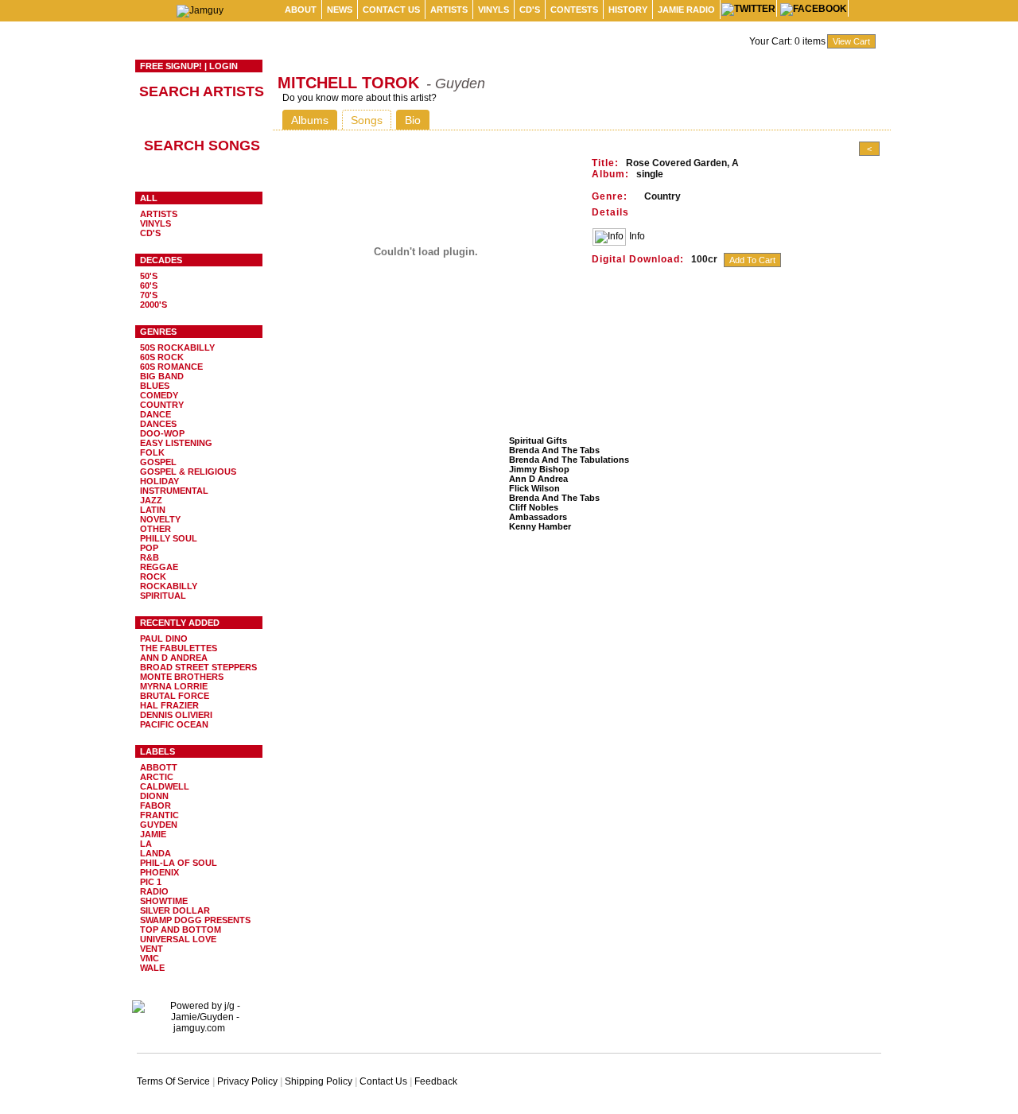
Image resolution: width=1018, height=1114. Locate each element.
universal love (178, 939)
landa (155, 853)
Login (223, 66)
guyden (158, 824)
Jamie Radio (686, 9)
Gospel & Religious (188, 471)
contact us (391, 9)
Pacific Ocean (174, 724)
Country (162, 405)
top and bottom (180, 929)
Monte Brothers (181, 676)
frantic (159, 815)
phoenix (159, 872)
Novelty (160, 519)
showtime (164, 901)
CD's (529, 9)
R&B (149, 557)
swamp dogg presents (195, 920)
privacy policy (247, 1081)
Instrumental (174, 490)
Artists (449, 9)
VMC (149, 958)
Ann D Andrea (174, 657)
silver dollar (175, 910)
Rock (153, 576)
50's (148, 276)
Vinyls (493, 9)
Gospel (158, 462)
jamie (153, 834)
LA (146, 843)
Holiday (159, 481)
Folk (152, 452)
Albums (309, 120)
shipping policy (318, 1081)
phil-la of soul (178, 863)
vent (151, 948)
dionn (154, 796)
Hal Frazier (169, 705)
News (339, 9)
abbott (158, 767)
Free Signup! (171, 66)
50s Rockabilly (177, 347)
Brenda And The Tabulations (569, 459)
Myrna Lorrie (174, 686)
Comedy (159, 395)
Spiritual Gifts (538, 440)
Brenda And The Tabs (554, 450)
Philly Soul (168, 538)
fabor (155, 805)
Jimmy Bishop (539, 469)
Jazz (151, 500)
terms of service (173, 1081)
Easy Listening (176, 443)
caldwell (164, 786)
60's (148, 285)
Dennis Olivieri (176, 715)
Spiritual (163, 595)
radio (154, 891)
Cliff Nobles (533, 507)
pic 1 (150, 882)
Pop (149, 548)
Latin (152, 509)
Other (155, 529)
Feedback (435, 1081)
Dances (158, 424)
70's (148, 295)
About (301, 9)
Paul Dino (164, 638)
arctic (156, 777)
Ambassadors (538, 517)
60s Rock (162, 357)
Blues (154, 385)
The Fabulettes (178, 648)
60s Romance (171, 366)
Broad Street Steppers (198, 667)
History (627, 9)
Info (637, 236)
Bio (413, 120)
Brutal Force (174, 696)
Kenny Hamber (540, 526)
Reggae (159, 567)
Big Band (162, 376)
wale (152, 967)
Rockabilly (168, 586)
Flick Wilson (534, 488)
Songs (367, 120)
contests (574, 9)
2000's (153, 304)
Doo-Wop (162, 433)
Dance (155, 414)
